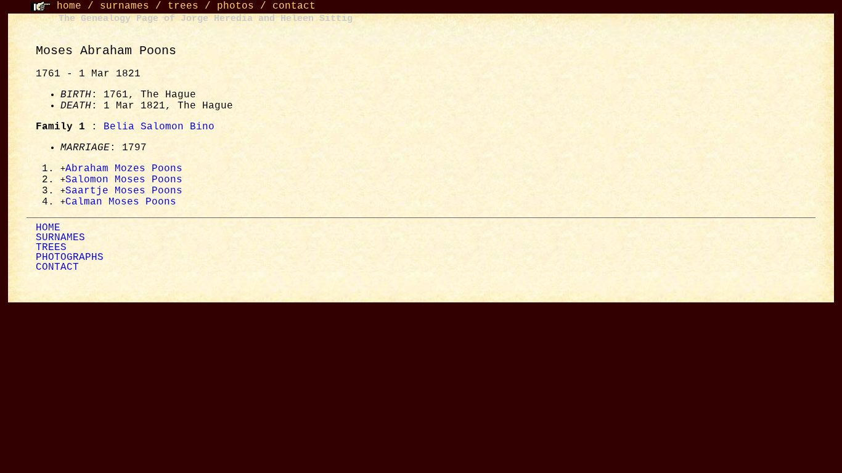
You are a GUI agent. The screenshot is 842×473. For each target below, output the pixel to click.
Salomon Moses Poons (123, 179)
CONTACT (57, 267)
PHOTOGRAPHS (70, 257)
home (69, 6)
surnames (124, 6)
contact (294, 6)
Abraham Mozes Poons (123, 168)
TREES (51, 247)
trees (183, 6)
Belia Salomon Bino (159, 126)
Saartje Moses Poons (123, 190)
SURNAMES (60, 237)
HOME (48, 227)
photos (235, 6)
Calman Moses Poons (120, 202)
